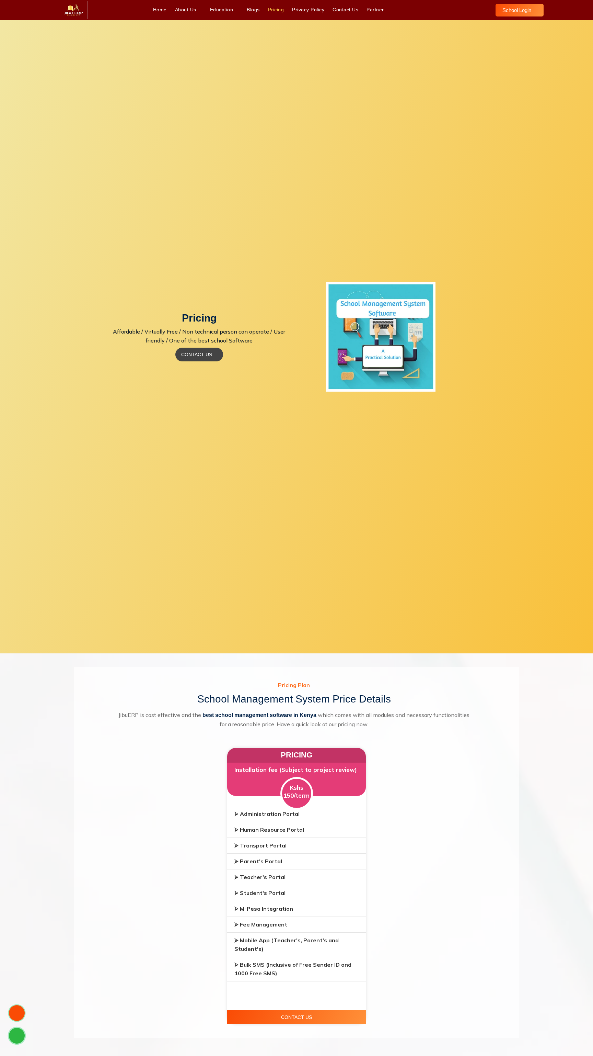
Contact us (345, 9)
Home (160, 9)
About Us (186, 9)
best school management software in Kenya (259, 715)
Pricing (276, 9)
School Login (517, 10)
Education (222, 9)
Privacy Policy (308, 9)
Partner (375, 9)
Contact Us (197, 354)
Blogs (253, 9)
